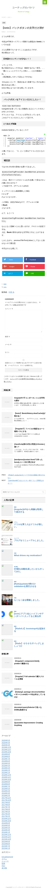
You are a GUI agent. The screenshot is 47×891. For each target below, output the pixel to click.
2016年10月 (6, 821)
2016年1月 (6, 832)
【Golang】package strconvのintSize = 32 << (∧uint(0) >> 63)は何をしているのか (29, 694)
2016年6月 (6, 823)
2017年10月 (6, 800)
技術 (5, 284)
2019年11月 (6, 750)
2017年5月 (6, 812)
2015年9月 (6, 841)
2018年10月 (6, 779)
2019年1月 (6, 773)
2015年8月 (6, 844)
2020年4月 (6, 743)
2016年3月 (6, 830)
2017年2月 (6, 816)
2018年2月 (6, 795)
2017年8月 (6, 805)
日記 (3, 866)
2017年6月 (6, 809)
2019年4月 (6, 766)
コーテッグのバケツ (23, 7)
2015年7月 (6, 846)
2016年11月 (6, 818)
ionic (5, 287)
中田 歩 (11, 292)
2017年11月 (6, 798)
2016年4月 (6, 828)
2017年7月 (6, 807)
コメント (9, 309)
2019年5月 (6, 763)
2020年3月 (6, 745)
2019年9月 (6, 754)
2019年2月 (6, 770)
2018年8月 (6, 784)
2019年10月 (6, 752)
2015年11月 (6, 837)
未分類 (4, 868)
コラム (4, 859)
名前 (7, 336)
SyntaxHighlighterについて (44, 146)
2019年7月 (6, 759)
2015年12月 (6, 835)
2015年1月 (6, 848)
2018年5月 (6, 789)
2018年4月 (6, 791)
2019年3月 (6, 768)
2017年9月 (6, 802)
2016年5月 (6, 825)
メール (8, 344)
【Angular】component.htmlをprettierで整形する (27, 662)
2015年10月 (6, 839)
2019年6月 (6, 761)
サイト (7, 352)
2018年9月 (6, 782)
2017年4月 (6, 814)
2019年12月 (6, 747)
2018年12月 (6, 775)
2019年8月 (6, 756)
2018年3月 (6, 793)
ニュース (5, 861)
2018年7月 (6, 786)
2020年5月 (6, 740)
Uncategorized (7, 857)
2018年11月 (6, 777)
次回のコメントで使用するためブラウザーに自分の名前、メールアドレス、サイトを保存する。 (23, 364)
